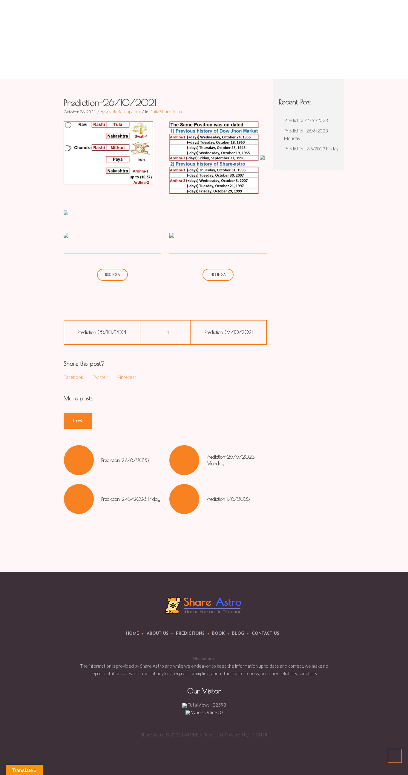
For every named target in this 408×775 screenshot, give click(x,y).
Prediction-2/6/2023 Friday (130, 499)
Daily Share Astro (277, 64)
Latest (77, 420)
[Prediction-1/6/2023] (184, 499)
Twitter (100, 377)
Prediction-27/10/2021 (229, 332)
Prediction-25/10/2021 (102, 332)
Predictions (190, 633)
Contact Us (265, 633)
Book (218, 633)
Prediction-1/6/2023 (228, 499)
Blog (238, 633)
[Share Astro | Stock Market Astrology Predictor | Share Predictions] (204, 605)
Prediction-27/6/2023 (125, 460)
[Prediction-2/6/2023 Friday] (79, 499)
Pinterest (126, 377)
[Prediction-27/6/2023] (79, 460)
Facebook (73, 377)
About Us (157, 633)
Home (251, 64)
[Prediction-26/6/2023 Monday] (184, 460)
